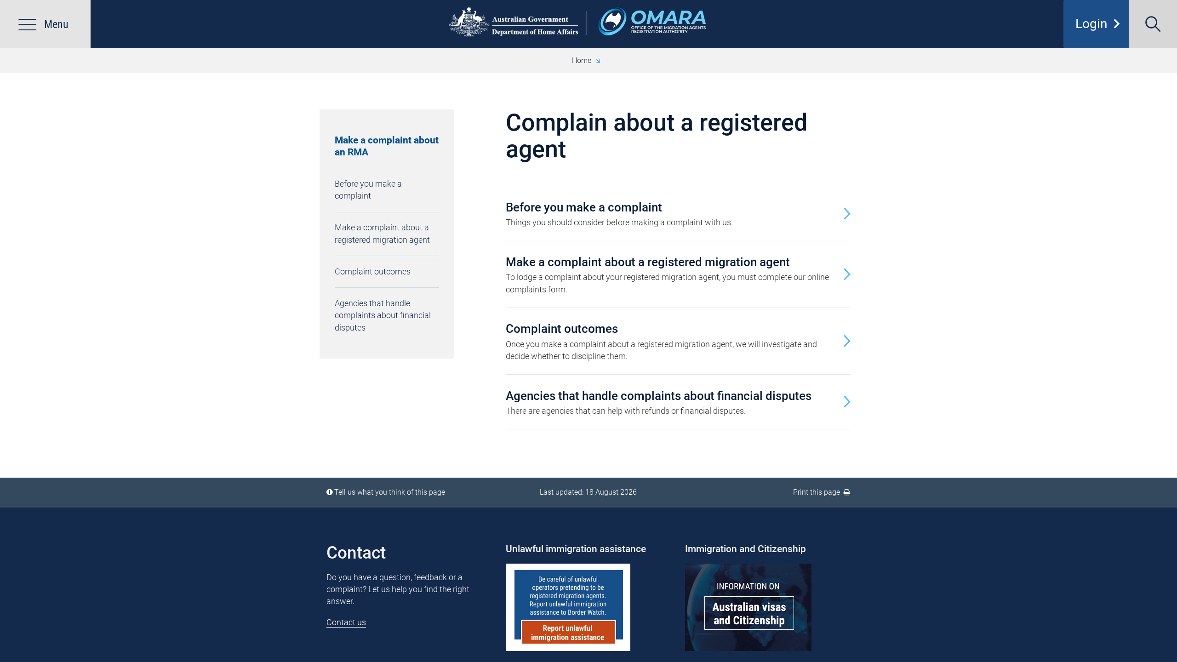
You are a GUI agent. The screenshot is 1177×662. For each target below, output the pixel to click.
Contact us (346, 622)
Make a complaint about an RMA (387, 146)
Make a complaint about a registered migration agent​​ (382, 233)
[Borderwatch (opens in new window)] (588, 607)
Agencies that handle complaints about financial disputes (383, 315)
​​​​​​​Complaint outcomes (373, 271)
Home (581, 60)
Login (1100, 23)
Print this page (818, 492)
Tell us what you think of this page (389, 492)
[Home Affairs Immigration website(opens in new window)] (768, 607)
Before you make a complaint (368, 189)
